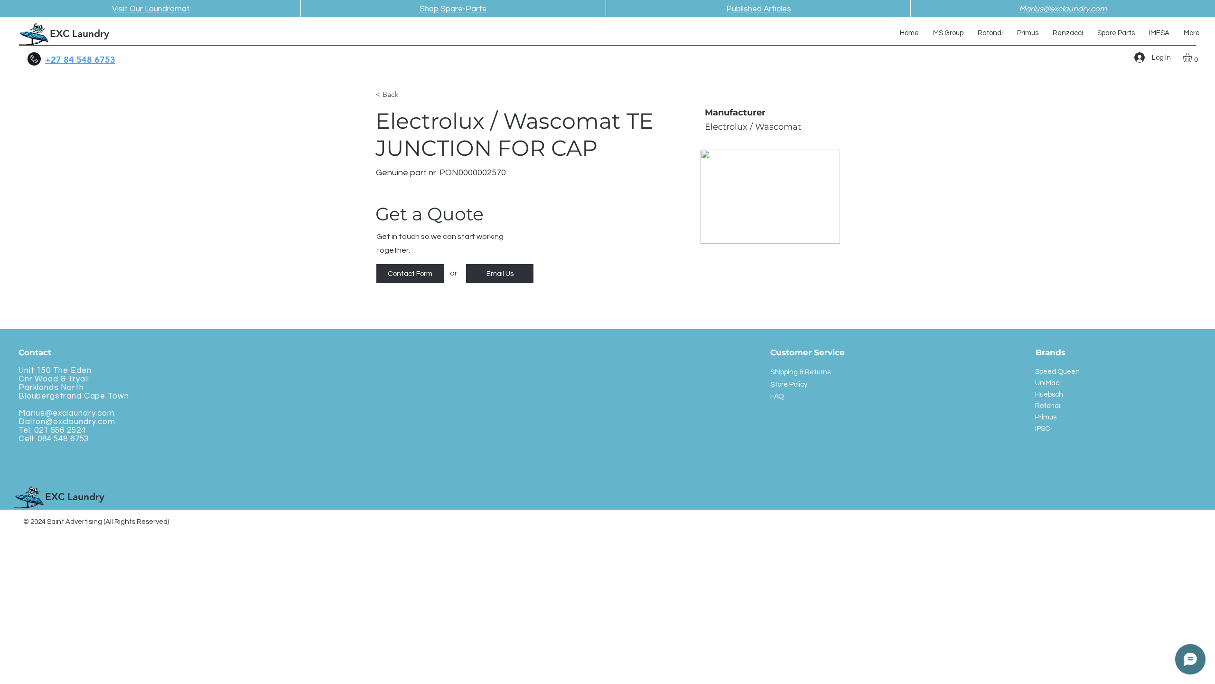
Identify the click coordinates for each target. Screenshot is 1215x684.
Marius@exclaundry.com (67, 413)
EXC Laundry (79, 33)
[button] (1193, 57)
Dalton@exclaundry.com (67, 422)
